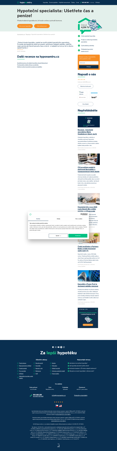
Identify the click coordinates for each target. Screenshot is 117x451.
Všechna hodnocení (85, 86)
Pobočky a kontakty (80, 395)
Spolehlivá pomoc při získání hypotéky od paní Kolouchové (32, 63)
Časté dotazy (22, 363)
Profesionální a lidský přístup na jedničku (28, 65)
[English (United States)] (60, 406)
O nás (77, 2)
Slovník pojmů (39, 363)
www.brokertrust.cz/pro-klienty (63, 414)
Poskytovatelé (23, 368)
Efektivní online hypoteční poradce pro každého (29, 66)
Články (73, 2)
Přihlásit (97, 2)
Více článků (85, 104)
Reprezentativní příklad (25, 365)
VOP (37, 373)
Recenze (28, 34)
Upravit (57, 235)
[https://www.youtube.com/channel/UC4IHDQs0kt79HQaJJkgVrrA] (58, 347)
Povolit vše (78, 235)
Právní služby (55, 373)
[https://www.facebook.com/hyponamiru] (53, 347)
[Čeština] (56, 406)
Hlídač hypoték (56, 368)
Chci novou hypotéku (25, 26)
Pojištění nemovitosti (64, 2)
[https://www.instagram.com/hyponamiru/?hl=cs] (56, 347)
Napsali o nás (39, 368)
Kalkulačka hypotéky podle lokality (26, 377)
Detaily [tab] (58, 218)
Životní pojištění (53, 2)
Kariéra (54, 363)
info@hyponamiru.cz (59, 395)
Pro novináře (22, 371)
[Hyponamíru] (24, 2)
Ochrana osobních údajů (58, 371)
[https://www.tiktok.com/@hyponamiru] (64, 347)
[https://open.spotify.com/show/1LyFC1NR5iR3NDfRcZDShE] (61, 347)
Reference (38, 371)
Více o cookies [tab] (78, 218)
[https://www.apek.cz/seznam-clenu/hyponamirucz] (58, 445)
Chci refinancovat (42, 26)
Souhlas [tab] (38, 218)
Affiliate (21, 373)
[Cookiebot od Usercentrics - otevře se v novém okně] (81, 214)
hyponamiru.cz (21, 34)
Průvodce (54, 365)
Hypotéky (45, 2)
